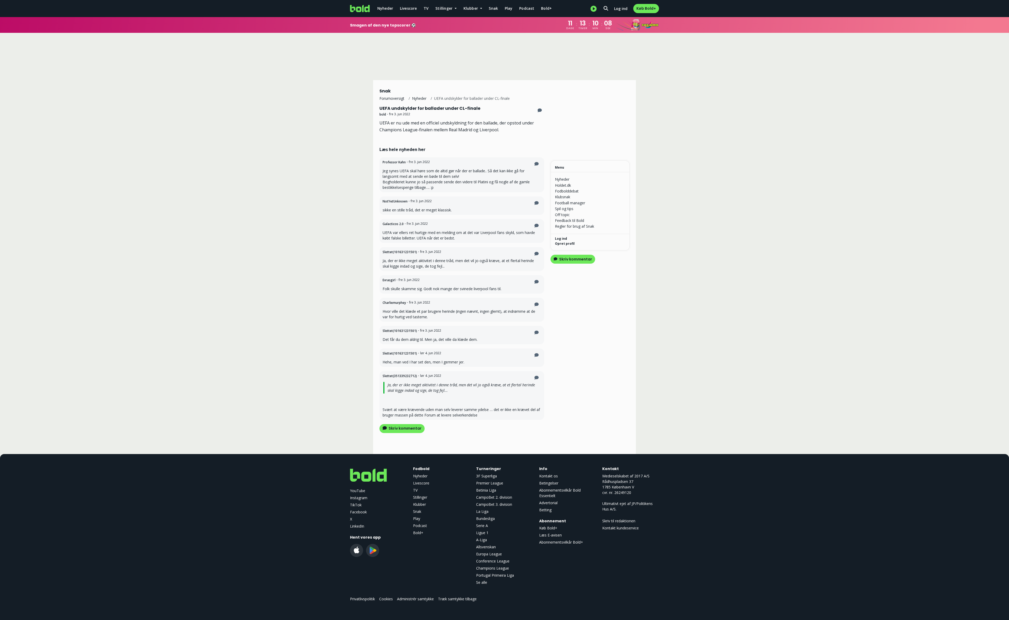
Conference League (492, 561)
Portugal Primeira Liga (495, 575)
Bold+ (546, 8)
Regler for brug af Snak (574, 226)
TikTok (356, 504)
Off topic (562, 214)
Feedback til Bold (569, 220)
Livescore (408, 8)
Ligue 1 (482, 532)
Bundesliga (485, 518)
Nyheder (385, 8)
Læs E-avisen (550, 535)
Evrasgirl (389, 280)
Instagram (358, 497)
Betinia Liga (486, 490)
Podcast (526, 8)
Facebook (358, 511)
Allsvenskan (486, 546)
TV (426, 8)
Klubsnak (562, 196)
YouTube (357, 490)
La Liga (482, 511)
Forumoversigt (391, 98)
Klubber (419, 504)
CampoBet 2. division (494, 497)
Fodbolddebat (567, 191)
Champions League (492, 568)
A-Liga (481, 539)
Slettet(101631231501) (400, 252)
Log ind (620, 8)
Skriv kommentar (404, 428)
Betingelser (548, 483)
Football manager (570, 202)
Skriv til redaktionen (618, 520)
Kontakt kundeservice (620, 527)
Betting (545, 509)
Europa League (489, 553)
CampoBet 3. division (494, 504)
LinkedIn (357, 526)
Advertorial (548, 502)
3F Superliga (486, 475)
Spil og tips (564, 208)
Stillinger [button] (444, 8)
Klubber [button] (471, 8)
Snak (493, 8)
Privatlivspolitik (362, 598)
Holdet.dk (563, 185)
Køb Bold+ (646, 8)
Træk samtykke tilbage (457, 598)
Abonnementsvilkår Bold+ (561, 542)
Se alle (481, 582)
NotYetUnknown (395, 201)
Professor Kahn (394, 162)
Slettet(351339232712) (400, 376)
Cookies (386, 598)
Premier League (489, 483)
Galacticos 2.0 (393, 224)
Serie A (482, 525)
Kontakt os (548, 475)
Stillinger (420, 497)
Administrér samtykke (415, 598)
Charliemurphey (394, 302)
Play (509, 8)
